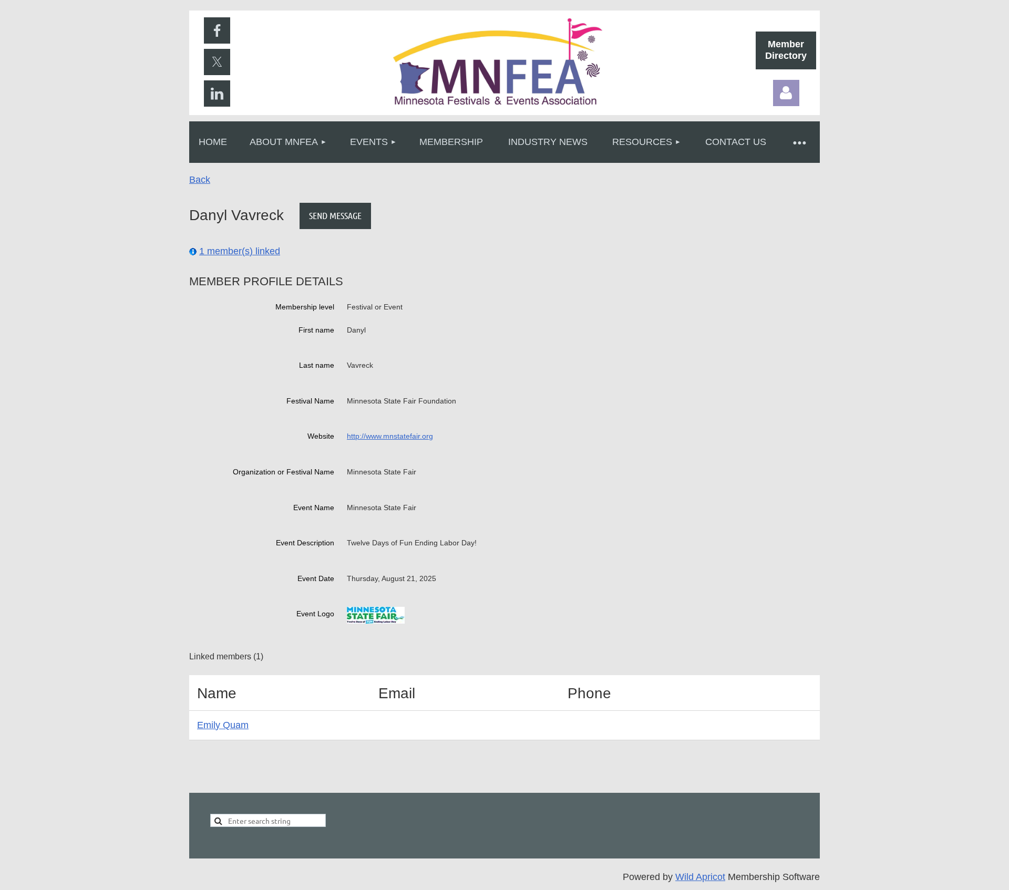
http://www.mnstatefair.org (390, 436)
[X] (217, 62)
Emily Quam (223, 725)
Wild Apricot (700, 877)
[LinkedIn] (217, 93)
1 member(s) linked (239, 251)
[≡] (799, 142)
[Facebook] (217, 30)
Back (199, 179)
